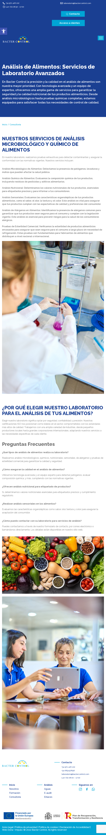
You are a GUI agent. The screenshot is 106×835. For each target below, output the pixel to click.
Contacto (66, 762)
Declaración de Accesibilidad (75, 827)
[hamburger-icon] (101, 38)
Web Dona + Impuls (12, 830)
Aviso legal (7, 827)
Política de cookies (48, 827)
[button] (3, 31)
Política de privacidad (26, 827)
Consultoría (15, 797)
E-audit (48, 793)
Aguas (47, 789)
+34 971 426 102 (12, 3)
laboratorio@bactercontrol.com (77, 3)
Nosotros (14, 789)
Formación (14, 793)
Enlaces (48, 797)
